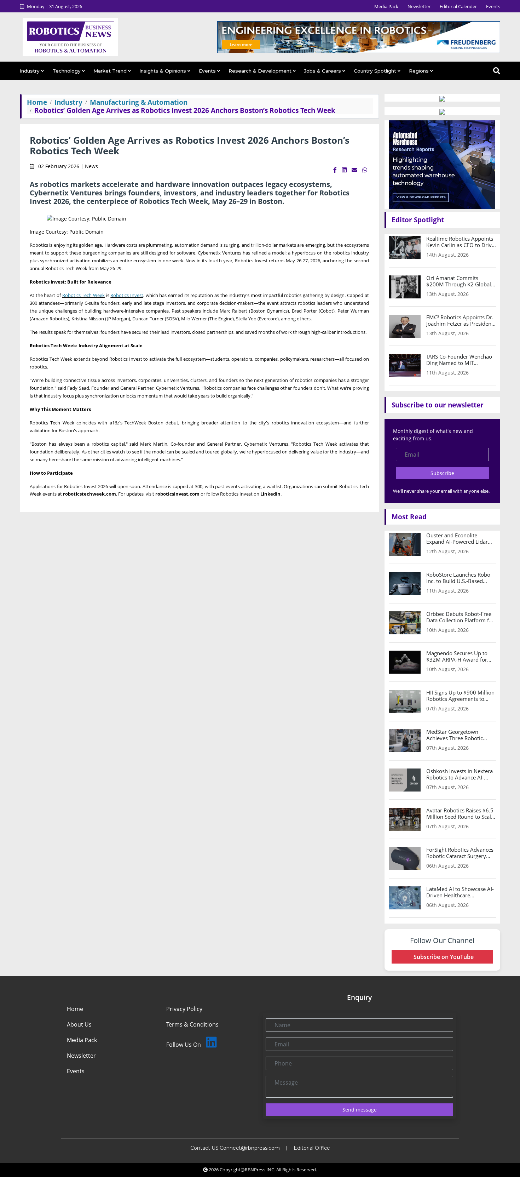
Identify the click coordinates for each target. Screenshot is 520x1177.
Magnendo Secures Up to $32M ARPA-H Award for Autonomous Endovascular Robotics (459, 656)
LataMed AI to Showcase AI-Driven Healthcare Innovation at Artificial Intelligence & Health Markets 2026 (460, 892)
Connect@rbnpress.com (250, 1148)
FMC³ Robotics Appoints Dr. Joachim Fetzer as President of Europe (459, 320)
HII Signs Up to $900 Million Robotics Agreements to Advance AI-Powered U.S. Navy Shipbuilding (460, 695)
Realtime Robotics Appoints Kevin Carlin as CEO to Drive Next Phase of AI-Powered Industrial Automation (460, 241)
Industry (30, 71)
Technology (66, 71)
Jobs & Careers (322, 71)
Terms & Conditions (192, 1024)
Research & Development (260, 71)
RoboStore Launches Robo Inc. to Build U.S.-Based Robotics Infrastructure (458, 577)
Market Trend (110, 71)
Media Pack (386, 6)
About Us (79, 1024)
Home (37, 102)
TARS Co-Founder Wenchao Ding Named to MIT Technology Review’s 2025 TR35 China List (459, 359)
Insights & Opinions (162, 71)
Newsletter (419, 6)
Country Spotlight (375, 71)
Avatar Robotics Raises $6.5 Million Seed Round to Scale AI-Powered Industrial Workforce (460, 813)
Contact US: (205, 1148)
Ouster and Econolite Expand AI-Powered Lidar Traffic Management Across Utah (459, 538)
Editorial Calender (458, 6)
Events (493, 6)
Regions (419, 71)
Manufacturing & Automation (138, 102)
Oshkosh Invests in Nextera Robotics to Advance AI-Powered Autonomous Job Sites (459, 774)
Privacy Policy (184, 1009)
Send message (359, 1109)
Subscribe (442, 473)
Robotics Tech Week (83, 295)
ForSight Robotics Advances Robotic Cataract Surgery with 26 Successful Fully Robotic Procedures (459, 852)
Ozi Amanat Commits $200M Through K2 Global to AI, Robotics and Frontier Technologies (459, 281)
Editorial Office (312, 1148)
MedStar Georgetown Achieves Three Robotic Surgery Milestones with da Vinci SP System (459, 735)
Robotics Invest (126, 295)
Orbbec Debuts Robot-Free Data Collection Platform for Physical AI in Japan (460, 617)
